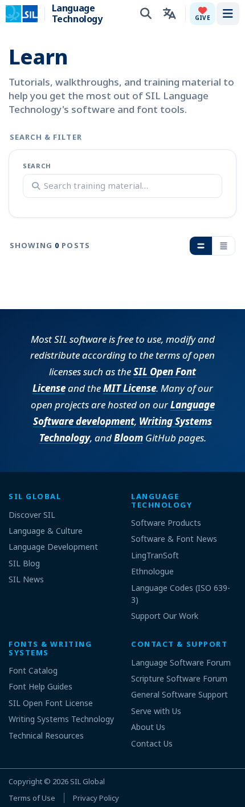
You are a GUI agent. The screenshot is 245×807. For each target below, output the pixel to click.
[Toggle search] (145, 13)
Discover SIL (32, 514)
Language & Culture (46, 530)
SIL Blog (24, 563)
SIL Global (87, 781)
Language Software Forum (181, 662)
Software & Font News (174, 538)
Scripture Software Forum (179, 678)
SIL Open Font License (51, 702)
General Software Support (179, 694)
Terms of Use (32, 798)
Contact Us (152, 743)
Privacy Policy (96, 798)
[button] (202, 13)
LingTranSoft (155, 555)
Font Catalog (33, 670)
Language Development (53, 546)
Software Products (166, 522)
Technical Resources (46, 735)
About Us (148, 726)
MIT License (129, 388)
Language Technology (77, 14)
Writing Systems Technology (61, 718)
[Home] (29, 13)
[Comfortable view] (201, 246)
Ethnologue (152, 571)
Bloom (128, 437)
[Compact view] (223, 246)
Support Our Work (164, 615)
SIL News (26, 579)
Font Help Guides (40, 686)
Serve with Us (156, 710)
